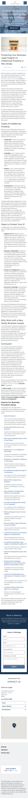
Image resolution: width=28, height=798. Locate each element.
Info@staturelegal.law (7, 383)
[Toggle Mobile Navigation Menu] (25, 3)
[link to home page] (15, 3)
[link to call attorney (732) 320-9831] (4, 3)
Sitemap (3, 747)
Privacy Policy (5, 753)
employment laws (19, 373)
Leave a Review (6, 706)
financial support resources (9, 78)
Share (25, 67)
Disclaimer (4, 750)
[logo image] (11, 770)
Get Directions (6, 709)
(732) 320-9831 (7, 699)
